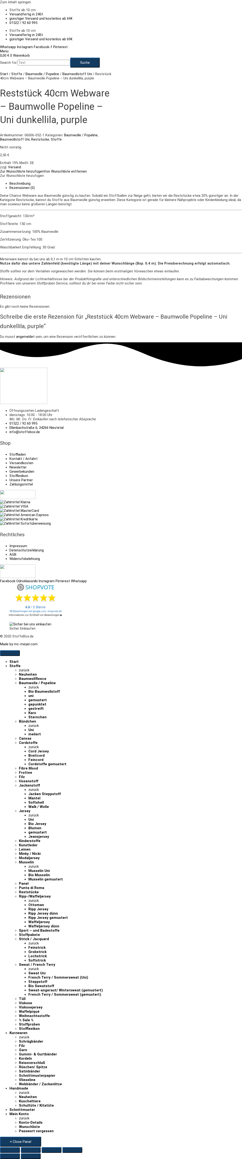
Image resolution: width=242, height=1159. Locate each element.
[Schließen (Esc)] (72, 1150)
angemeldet (25, 336)
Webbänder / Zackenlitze (40, 1084)
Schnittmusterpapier (37, 1075)
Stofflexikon (29, 1028)
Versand (14, 167)
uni (31, 696)
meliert (34, 734)
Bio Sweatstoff (41, 986)
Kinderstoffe (29, 841)
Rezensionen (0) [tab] (22, 188)
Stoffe (16, 74)
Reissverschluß (32, 1063)
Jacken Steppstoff (44, 794)
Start (4, 74)
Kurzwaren (18, 1033)
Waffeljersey (39, 922)
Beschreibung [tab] (19, 183)
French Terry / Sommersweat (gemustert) (64, 994)
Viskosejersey (31, 1007)
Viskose (25, 1003)
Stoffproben (29, 1024)
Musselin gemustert (45, 879)
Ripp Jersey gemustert (48, 918)
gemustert (37, 700)
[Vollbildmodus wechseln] (31, 1150)
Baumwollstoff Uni (77, 74)
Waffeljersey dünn (43, 926)
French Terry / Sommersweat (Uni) (58, 977)
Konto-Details (31, 1122)
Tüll (22, 999)
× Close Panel (20, 1142)
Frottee (25, 772)
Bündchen (27, 721)
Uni (31, 730)
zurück (24, 670)
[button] (43, 171)
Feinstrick (37, 947)
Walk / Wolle (38, 807)
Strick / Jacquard (34, 939)
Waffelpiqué (29, 1011)
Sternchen (37, 717)
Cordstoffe (28, 743)
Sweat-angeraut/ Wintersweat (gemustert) (65, 990)
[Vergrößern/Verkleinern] (10, 1150)
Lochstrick (37, 956)
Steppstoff (37, 982)
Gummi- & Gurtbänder (38, 1054)
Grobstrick (37, 952)
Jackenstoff (29, 785)
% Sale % (26, 1020)
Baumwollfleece (32, 679)
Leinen (24, 849)
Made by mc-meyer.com (19, 644)
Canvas (25, 738)
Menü (4, 51)
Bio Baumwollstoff (44, 691)
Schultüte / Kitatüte (36, 1105)
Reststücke (40, 139)
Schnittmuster (22, 1110)
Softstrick (37, 960)
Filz (22, 777)
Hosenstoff (28, 781)
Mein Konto (19, 1114)
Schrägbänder (31, 1041)
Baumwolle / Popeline (42, 74)
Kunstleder (28, 845)
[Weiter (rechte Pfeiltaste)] (31, 1156)
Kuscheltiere (30, 1101)
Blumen (34, 828)
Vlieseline (27, 1080)
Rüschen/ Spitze (33, 1067)
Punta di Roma (31, 888)
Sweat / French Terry (37, 964)
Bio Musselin (39, 875)
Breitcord (36, 755)
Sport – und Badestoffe (39, 930)
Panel (24, 883)
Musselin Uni (39, 871)
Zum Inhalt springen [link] (15, 2)
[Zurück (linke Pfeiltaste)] (10, 1156)
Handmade (18, 1088)
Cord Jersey (38, 751)
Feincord (35, 760)
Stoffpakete (29, 935)
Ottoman (36, 905)
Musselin (26, 862)
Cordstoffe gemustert (47, 764)
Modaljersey (29, 858)
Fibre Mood (28, 768)
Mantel (34, 798)
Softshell (36, 802)
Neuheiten (28, 674)
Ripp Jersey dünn (43, 913)
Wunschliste (29, 1127)
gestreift (36, 708)
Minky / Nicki (30, 854)
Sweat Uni (37, 973)
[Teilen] (51, 1150)
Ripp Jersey (38, 909)
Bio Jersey (37, 824)
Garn (23, 1050)
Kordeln (25, 1058)
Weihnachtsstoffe (34, 1016)
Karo (32, 713)
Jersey (24, 811)
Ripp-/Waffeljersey (35, 896)
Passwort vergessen (36, 1131)
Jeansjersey (38, 836)
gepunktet (37, 704)
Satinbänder (29, 1071)
